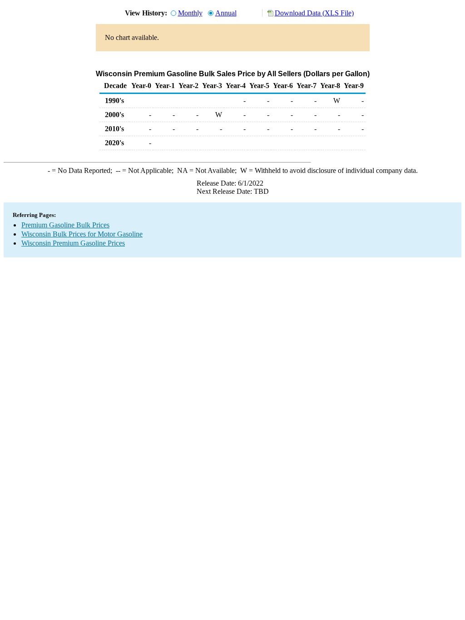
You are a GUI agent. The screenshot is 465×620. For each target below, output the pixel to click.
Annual (226, 13)
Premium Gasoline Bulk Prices (65, 225)
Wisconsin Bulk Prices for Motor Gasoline (82, 234)
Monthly (190, 13)
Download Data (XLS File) (314, 13)
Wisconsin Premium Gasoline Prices (73, 243)
